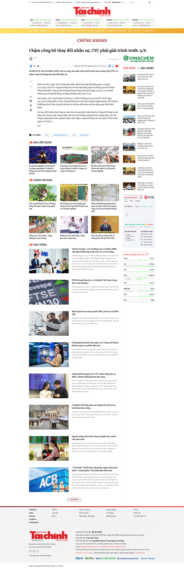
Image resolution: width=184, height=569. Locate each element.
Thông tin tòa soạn (84, 553)
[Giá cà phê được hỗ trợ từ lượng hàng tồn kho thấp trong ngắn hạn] (43, 192)
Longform (32, 519)
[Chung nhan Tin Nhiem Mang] (40, 555)
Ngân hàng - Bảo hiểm (86, 31)
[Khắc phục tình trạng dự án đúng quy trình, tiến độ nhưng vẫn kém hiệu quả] (129, 186)
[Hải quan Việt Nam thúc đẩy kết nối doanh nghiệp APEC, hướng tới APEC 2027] (129, 119)
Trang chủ (32, 510)
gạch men (84, 135)
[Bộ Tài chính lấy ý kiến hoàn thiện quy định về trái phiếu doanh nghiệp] (105, 154)
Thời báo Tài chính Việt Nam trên (85, 66)
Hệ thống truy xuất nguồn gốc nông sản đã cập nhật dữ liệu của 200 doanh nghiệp (74, 206)
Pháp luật (137, 31)
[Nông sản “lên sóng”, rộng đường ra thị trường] (43, 224)
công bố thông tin (60, 135)
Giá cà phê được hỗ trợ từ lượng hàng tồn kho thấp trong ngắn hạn (42, 206)
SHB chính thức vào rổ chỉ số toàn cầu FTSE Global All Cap (145, 77)
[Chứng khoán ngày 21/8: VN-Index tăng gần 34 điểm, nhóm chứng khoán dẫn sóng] (49, 386)
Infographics (33, 522)
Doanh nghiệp (100, 31)
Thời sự (35, 31)
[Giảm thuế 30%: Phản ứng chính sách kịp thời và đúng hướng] (129, 159)
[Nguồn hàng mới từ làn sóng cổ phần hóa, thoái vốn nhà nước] (49, 448)
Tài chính (42, 31)
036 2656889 (139, 553)
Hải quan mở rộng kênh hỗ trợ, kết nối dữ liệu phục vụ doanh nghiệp (146, 106)
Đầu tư (49, 31)
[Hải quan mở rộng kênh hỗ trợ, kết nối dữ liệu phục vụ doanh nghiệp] (129, 107)
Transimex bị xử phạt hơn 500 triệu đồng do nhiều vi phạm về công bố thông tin (73, 168)
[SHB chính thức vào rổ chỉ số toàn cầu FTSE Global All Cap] (129, 78)
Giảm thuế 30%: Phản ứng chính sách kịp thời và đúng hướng (145, 158)
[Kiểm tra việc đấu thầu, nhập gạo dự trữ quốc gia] (74, 224)
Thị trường (110, 31)
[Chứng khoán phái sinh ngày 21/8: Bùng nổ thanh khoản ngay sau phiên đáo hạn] (49, 354)
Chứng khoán (72, 31)
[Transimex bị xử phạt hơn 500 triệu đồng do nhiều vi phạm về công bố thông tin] (74, 154)
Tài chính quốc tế (148, 31)
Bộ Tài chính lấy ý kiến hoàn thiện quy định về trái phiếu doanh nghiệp (103, 168)
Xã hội (129, 31)
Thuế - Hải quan (59, 31)
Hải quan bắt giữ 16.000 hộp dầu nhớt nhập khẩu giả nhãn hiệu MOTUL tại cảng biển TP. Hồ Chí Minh (146, 133)
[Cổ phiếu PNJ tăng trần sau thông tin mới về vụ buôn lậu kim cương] (49, 417)
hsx (74, 135)
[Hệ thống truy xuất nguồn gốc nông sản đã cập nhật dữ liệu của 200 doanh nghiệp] (74, 192)
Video (31, 513)
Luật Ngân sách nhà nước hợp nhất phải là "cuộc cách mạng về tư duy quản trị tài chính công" (145, 172)
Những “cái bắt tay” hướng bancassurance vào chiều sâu (145, 146)
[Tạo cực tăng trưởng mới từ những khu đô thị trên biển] (105, 224)
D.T (35, 57)
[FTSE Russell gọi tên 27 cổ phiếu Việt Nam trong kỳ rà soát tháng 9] (49, 292)
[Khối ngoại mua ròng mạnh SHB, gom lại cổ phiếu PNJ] (49, 323)
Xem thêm (74, 499)
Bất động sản (121, 31)
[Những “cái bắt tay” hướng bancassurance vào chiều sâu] (129, 147)
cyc (46, 135)
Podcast (32, 516)
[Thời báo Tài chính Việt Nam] (92, 11)
